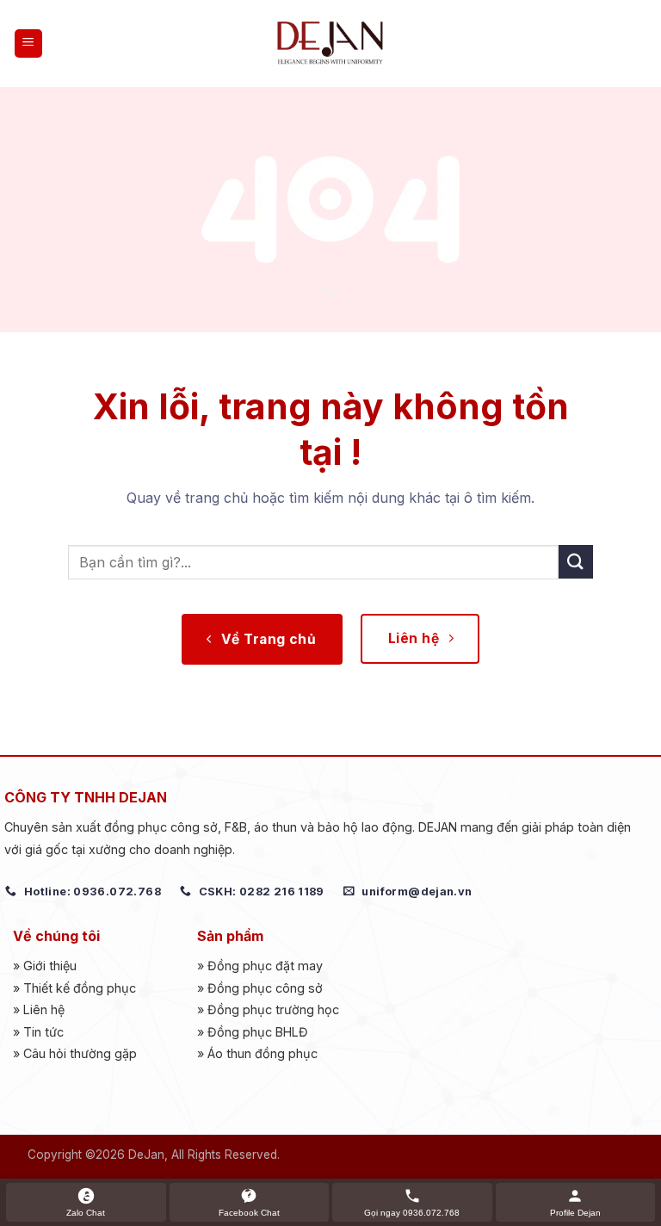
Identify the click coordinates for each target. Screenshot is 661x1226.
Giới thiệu (50, 965)
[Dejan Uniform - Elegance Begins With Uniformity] (331, 43)
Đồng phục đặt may (265, 965)
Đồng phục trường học (273, 1009)
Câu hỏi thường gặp (80, 1053)
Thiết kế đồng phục (79, 988)
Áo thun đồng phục (262, 1053)
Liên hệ (44, 1009)
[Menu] (29, 43)
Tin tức (43, 1032)
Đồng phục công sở (265, 988)
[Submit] (576, 562)
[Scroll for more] (330, 293)
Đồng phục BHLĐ (257, 1032)
